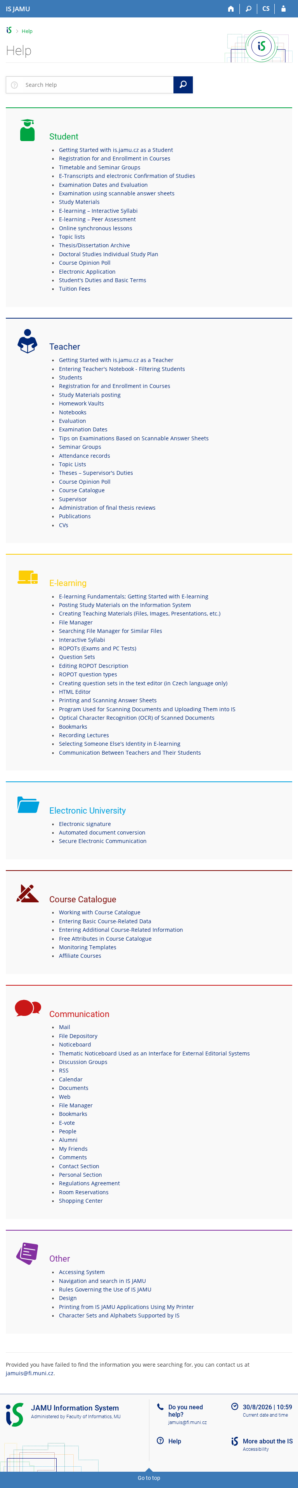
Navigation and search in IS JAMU (102, 1281)
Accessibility (256, 1449)
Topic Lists (72, 464)
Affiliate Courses (80, 955)
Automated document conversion (102, 832)
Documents (73, 1087)
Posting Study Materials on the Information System (125, 605)
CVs (63, 525)
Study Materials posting (90, 394)
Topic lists (72, 236)
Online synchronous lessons (95, 228)
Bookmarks (73, 726)
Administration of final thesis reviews (107, 507)
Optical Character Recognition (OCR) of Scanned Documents (137, 717)
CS (266, 8)
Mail (64, 1027)
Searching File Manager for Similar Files (110, 631)
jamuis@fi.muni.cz (30, 1373)
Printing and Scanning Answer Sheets (108, 700)
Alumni (68, 1139)
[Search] (248, 9)
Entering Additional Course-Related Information (121, 929)
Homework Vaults (81, 403)
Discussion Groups (83, 1062)
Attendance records (84, 455)
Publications (75, 516)
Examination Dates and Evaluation (103, 184)
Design (68, 1298)
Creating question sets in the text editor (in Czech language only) (143, 683)
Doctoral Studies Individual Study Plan (108, 254)
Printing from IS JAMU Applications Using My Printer (126, 1306)
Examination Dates (83, 429)
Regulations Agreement (89, 1183)
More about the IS (268, 1441)
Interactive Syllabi (82, 639)
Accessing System (82, 1272)
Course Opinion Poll (85, 262)
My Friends (73, 1148)
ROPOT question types (88, 674)
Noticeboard (75, 1044)
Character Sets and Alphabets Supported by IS (119, 1315)
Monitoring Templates (87, 947)
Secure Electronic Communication (103, 841)
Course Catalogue (82, 490)
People (67, 1131)
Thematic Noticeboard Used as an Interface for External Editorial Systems (154, 1053)
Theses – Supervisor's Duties (96, 472)
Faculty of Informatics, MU (93, 1416)
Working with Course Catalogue (99, 912)
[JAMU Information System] (9, 30)
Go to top (149, 1478)
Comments (73, 1157)
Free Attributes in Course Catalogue (105, 938)
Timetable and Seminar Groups (99, 167)
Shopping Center (81, 1200)
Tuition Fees (74, 288)
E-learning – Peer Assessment (97, 219)
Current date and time (265, 1415)
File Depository (78, 1036)
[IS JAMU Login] (283, 9)
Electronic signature (85, 824)
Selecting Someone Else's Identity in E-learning (119, 743)
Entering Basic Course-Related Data (105, 921)
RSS (64, 1070)
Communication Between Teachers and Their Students (130, 752)
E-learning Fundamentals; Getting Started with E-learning (133, 596)
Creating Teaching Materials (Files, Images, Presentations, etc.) (139, 613)
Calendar (71, 1079)
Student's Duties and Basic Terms (102, 280)
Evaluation (72, 420)
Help (27, 31)
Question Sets (77, 656)
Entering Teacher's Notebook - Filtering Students (122, 368)
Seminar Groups (80, 446)
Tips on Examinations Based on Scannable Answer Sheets (134, 438)
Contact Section (79, 1166)
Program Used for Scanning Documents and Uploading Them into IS (147, 709)
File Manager (76, 622)
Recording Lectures (84, 735)
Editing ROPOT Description (93, 665)
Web (65, 1096)
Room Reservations (84, 1192)
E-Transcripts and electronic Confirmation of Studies (127, 175)
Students (70, 377)
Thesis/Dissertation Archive (94, 245)
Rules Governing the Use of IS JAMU (105, 1289)
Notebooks (73, 412)
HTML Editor (75, 691)
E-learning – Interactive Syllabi (98, 210)
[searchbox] (98, 84)
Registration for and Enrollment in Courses (114, 158)
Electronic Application (87, 271)
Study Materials (79, 201)
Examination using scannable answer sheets (117, 193)
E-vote (67, 1122)
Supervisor (73, 499)
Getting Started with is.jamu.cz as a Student (116, 149)
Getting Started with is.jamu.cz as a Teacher (116, 360)
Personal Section (80, 1174)
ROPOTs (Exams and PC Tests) (97, 648)
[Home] (231, 9)
